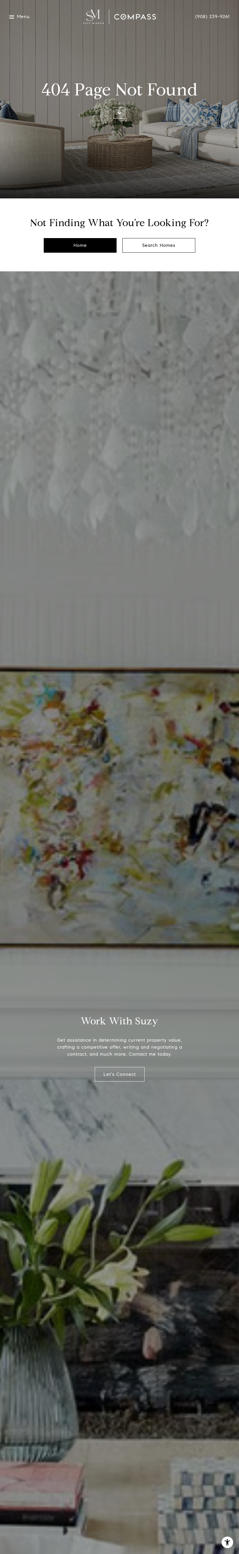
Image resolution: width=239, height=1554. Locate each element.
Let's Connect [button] (119, 1074)
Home (80, 245)
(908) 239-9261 (212, 16)
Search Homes (158, 245)
